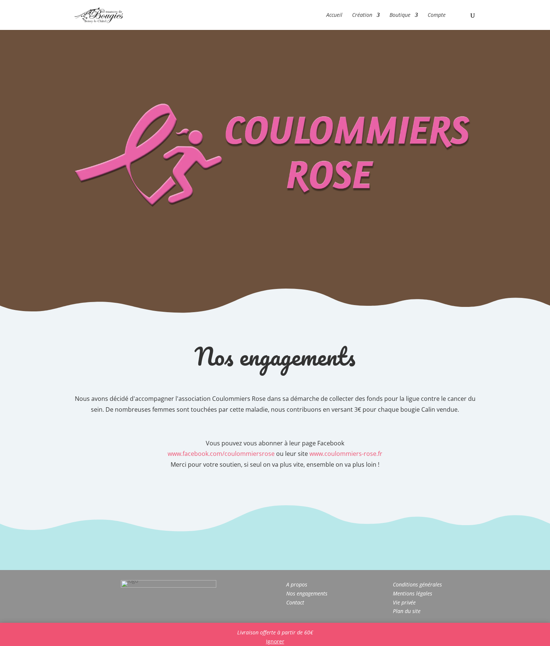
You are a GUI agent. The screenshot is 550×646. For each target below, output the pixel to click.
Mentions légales (412, 593)
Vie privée (404, 602)
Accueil (334, 15)
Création (362, 15)
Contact (295, 602)
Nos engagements (306, 593)
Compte (437, 15)
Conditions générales (417, 584)
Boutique (399, 15)
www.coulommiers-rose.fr (345, 454)
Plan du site (407, 611)
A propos (296, 584)
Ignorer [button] (275, 641)
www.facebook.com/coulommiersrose (221, 454)
